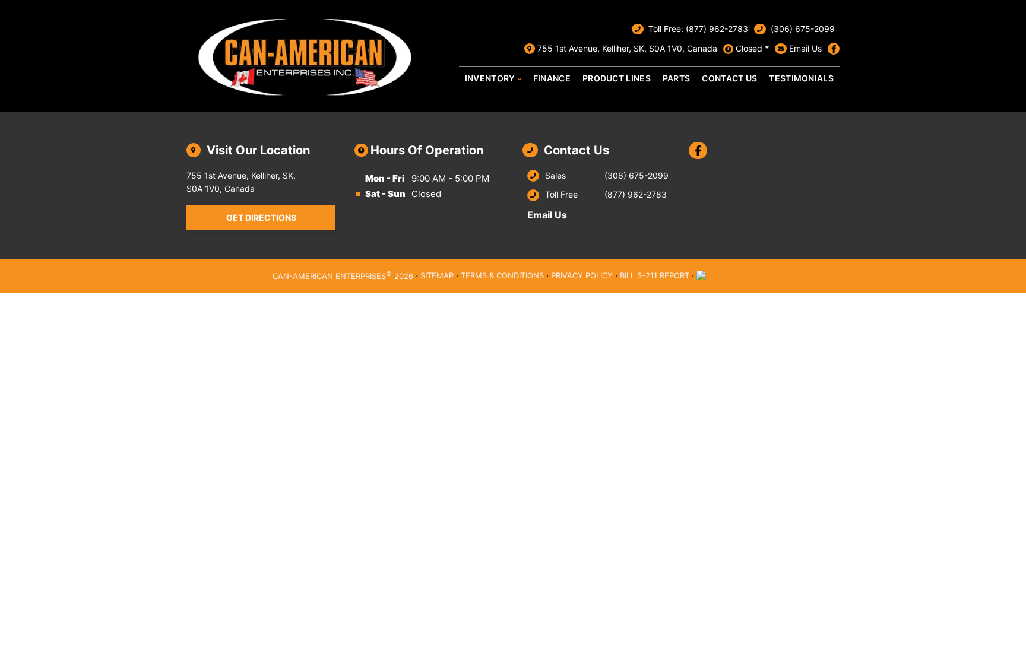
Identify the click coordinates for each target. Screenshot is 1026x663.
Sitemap (437, 275)
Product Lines (616, 78)
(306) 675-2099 (803, 29)
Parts (677, 78)
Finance (552, 78)
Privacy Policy (582, 275)
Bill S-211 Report (654, 275)
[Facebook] (834, 49)
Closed (749, 48)
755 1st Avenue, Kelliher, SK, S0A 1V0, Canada (627, 48)
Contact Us (729, 78)
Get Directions (261, 217)
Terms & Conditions (502, 275)
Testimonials (801, 78)
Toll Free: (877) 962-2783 (698, 29)
